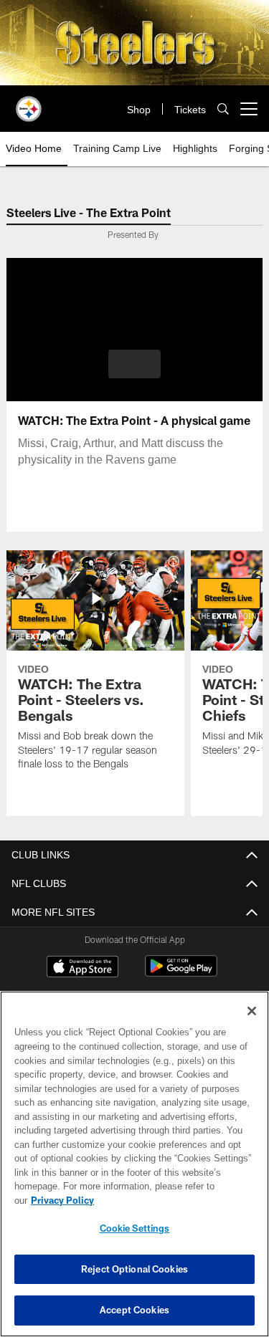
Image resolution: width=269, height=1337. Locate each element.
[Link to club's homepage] (28, 103)
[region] (134, 1171)
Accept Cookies (134, 1310)
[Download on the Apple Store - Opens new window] (82, 968)
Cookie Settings (135, 1228)
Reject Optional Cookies (134, 1269)
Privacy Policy (172, 1200)
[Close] (252, 1025)
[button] (134, 364)
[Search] (223, 109)
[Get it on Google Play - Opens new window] (181, 973)
